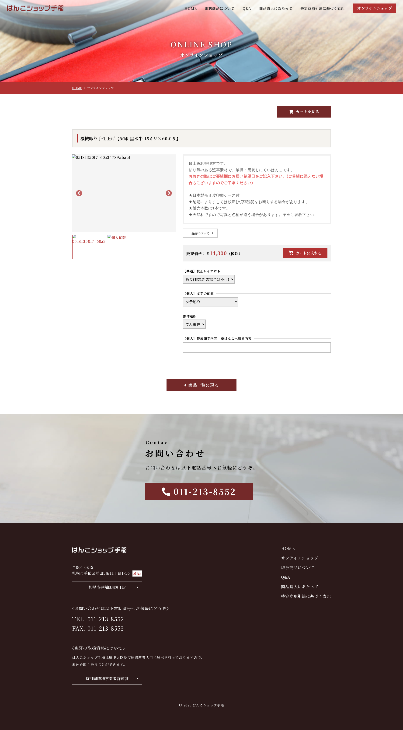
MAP (137, 573)
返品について (200, 233)
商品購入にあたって (275, 8)
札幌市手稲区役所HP (107, 587)
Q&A (247, 8)
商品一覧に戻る (203, 385)
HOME (190, 8)
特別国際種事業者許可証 (107, 678)
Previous (79, 193)
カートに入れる (308, 253)
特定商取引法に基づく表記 (322, 8)
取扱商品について (219, 8)
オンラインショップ (374, 8)
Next (168, 193)
